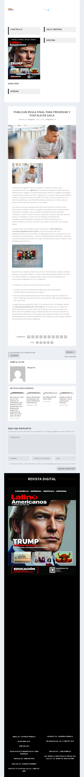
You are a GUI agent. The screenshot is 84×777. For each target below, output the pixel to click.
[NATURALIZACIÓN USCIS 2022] (50, 393)
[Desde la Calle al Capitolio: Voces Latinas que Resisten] (67, 393)
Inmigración (49, 119)
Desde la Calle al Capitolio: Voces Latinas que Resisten (66, 400)
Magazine (31, 119)
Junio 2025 (13, 83)
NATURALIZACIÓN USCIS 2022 (49, 398)
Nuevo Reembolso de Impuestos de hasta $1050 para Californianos (33, 400)
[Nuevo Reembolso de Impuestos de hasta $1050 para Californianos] (34, 393)
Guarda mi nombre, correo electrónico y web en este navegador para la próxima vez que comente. (43, 464)
